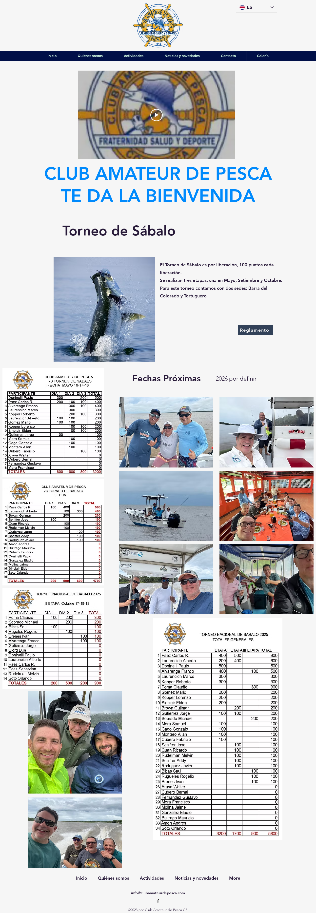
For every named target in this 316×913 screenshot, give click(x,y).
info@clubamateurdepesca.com (158, 893)
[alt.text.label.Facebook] (158, 901)
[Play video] (156, 115)
